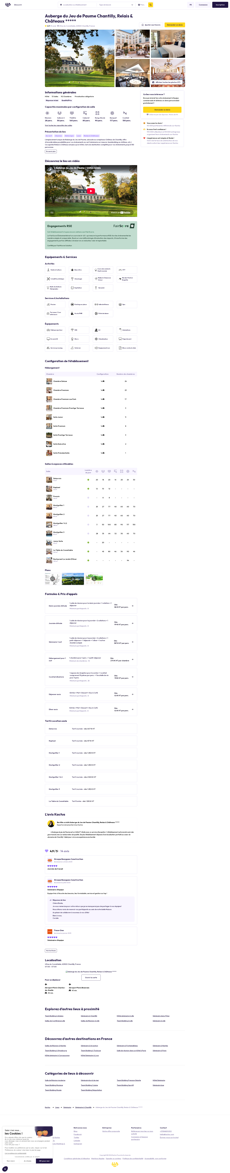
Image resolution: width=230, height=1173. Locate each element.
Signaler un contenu (113, 1158)
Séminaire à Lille (159, 1021)
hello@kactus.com (167, 1134)
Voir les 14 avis (51, 950)
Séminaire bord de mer (90, 1080)
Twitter (76, 1137)
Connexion (203, 5)
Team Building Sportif (125, 1085)
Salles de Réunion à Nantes (55, 1046)
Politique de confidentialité (133, 1158)
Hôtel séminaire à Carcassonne (57, 1055)
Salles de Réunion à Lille (90, 1021)
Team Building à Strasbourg (56, 1051)
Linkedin (77, 1141)
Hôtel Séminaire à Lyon (90, 1055)
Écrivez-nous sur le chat (169, 1137)
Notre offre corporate (111, 1131)
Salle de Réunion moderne (55, 1080)
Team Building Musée (53, 1090)
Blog (75, 1131)
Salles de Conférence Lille (55, 1021)
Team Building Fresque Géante (129, 1080)
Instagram (78, 1144)
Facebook (78, 1134)
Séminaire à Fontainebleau (127, 1046)
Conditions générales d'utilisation (77, 1158)
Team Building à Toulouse (91, 1051)
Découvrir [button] (18, 5)
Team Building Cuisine (89, 1085)
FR (191, 5)
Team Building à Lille (125, 1021)
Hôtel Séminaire (159, 1080)
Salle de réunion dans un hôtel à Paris (131, 1051)
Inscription (220, 5)
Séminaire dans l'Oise (161, 1016)
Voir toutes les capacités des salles (58, 125)
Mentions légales (97, 1158)
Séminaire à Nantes (160, 1046)
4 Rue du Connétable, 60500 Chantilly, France (77, 26)
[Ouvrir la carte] (91, 971)
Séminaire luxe (158, 1085)
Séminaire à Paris (159, 1051)
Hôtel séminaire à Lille (125, 1016)
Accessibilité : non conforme (155, 1158)
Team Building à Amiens (54, 1016)
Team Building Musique (54, 1085)
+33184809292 (166, 1131)
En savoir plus (51, 151)
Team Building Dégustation (91, 1090)
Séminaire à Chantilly (89, 1016)
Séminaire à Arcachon (89, 1046)
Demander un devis (175, 25)
